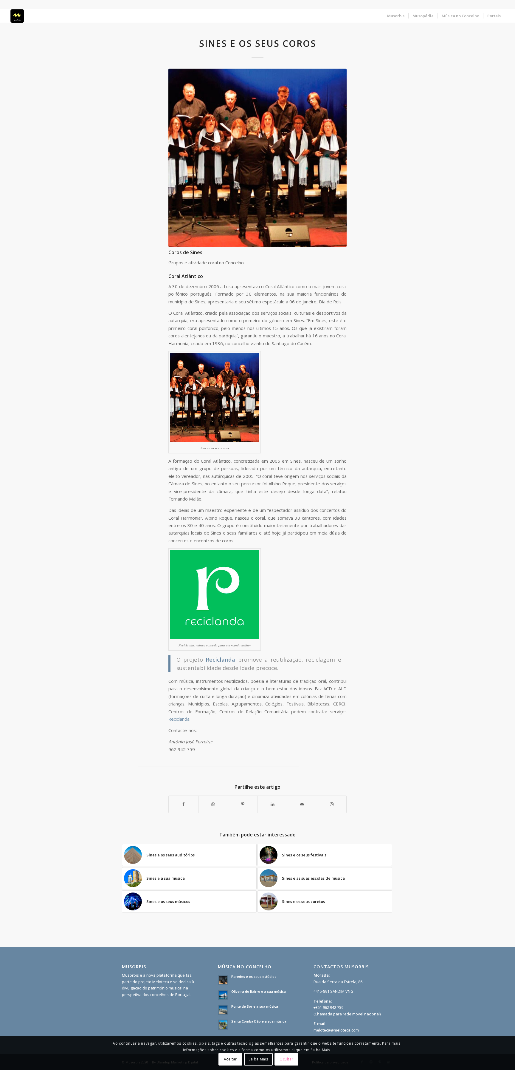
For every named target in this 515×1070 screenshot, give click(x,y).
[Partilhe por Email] (302, 804)
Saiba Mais (258, 1059)
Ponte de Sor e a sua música (254, 1006)
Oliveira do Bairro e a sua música (258, 991)
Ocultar (286, 1059)
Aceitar (230, 1059)
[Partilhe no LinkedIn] (272, 804)
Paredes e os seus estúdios (253, 976)
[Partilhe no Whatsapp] (213, 804)
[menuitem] (395, 16)
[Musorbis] (17, 16)
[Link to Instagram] (331, 804)
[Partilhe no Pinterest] (243, 804)
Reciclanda (179, 719)
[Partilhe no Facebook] (183, 804)
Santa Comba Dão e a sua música (258, 1021)
